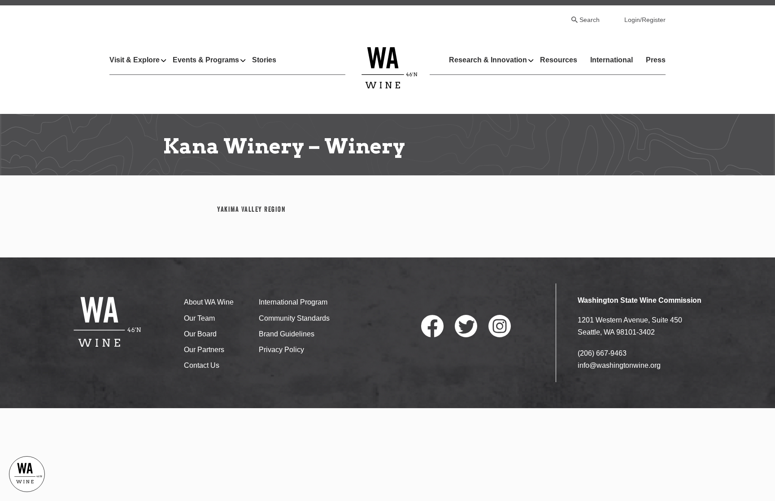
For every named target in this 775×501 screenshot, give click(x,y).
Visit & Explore (134, 60)
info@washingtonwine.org (619, 365)
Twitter (466, 326)
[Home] (389, 67)
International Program (293, 302)
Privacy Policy (281, 349)
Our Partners (204, 349)
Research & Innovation (488, 60)
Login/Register (645, 19)
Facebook (432, 326)
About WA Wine (209, 302)
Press (656, 60)
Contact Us (201, 365)
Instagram (499, 326)
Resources (558, 60)
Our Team (199, 318)
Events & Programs (206, 60)
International (611, 60)
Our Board (200, 334)
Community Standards (294, 318)
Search (589, 19)
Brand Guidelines (286, 334)
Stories (264, 60)
